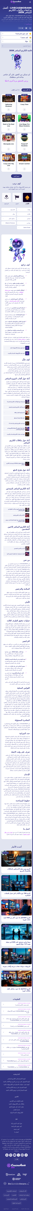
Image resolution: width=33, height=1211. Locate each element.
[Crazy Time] (24, 103)
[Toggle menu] (30, 2)
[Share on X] (30, 28)
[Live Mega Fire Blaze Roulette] (24, 123)
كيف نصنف (16, 1140)
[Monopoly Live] (8, 143)
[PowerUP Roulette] (24, 143)
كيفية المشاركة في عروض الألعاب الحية (16, 1101)
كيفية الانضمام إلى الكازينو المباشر (16, 1089)
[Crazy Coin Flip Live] (8, 162)
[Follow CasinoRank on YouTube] (14, 1165)
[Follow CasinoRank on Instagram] (22, 1165)
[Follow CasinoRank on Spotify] (10, 1165)
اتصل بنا (16, 1143)
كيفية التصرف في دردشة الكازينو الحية (16, 1098)
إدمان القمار (16, 1120)
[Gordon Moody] (16, 1190)
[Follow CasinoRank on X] (18, 1165)
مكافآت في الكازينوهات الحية (16, 1115)
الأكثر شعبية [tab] (25, 90)
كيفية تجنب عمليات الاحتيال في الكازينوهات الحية (16, 1095)
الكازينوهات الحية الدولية (16, 1123)
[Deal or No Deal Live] (8, 123)
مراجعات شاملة (22, 339)
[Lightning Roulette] (8, 103)
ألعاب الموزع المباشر (14, 301)
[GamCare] (10, 1185)
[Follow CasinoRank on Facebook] (25, 1165)
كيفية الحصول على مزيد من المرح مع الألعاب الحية (16, 1092)
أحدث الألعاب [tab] (14, 90)
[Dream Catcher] (24, 162)
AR (17, 1170)
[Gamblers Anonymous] (18, 1185)
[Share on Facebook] (26, 28)
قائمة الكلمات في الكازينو (16, 1112)
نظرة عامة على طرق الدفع (16, 1117)
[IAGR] (25, 1185)
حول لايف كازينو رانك (16, 1134)
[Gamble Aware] (18, 1194)
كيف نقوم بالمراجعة (16, 1137)
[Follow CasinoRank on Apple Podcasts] (6, 1165)
